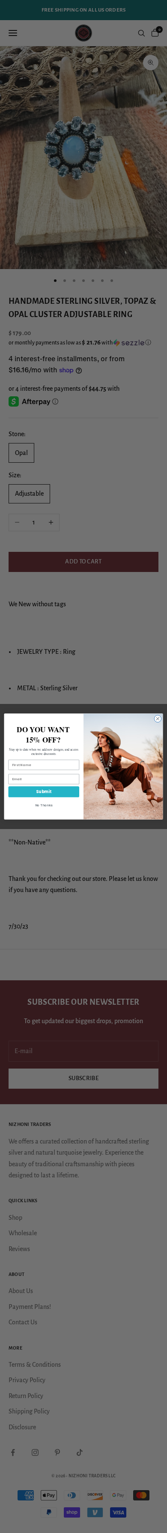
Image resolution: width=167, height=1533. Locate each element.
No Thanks (43, 805)
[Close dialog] (157, 718)
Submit (43, 791)
